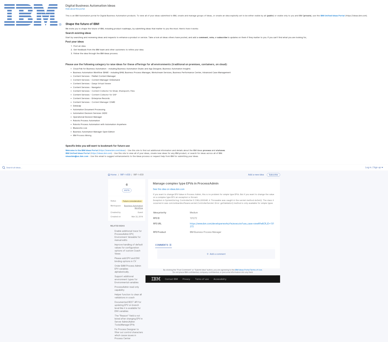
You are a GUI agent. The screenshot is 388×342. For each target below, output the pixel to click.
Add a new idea (256, 174)
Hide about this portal (75, 9)
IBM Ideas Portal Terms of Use (248, 270)
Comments (163, 245)
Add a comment (218, 254)
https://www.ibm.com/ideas (112, 150)
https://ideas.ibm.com (101, 153)
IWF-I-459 (125, 174)
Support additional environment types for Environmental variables (127, 279)
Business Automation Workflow (133, 207)
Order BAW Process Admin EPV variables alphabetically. (128, 268)
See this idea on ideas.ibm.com (168, 189)
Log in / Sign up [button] (373, 167)
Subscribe (273, 175)
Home (113, 174)
